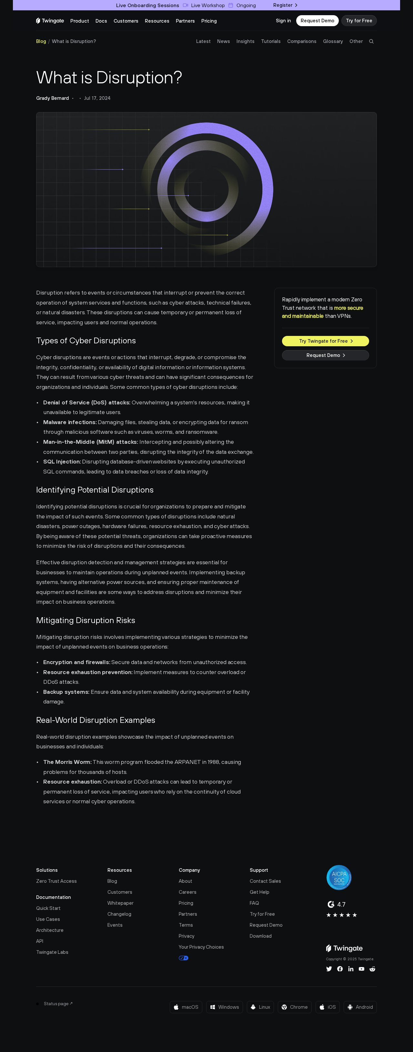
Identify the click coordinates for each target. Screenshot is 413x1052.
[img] (50, 20)
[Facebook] (340, 969)
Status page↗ (58, 1003)
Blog (41, 41)
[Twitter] (329, 969)
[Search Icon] (371, 41)
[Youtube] (361, 969)
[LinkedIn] (351, 969)
